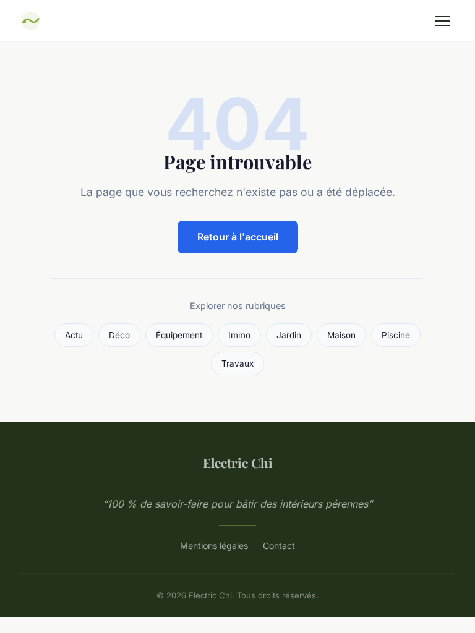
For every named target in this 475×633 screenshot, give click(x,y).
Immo (239, 335)
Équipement (179, 335)
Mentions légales (214, 545)
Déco (119, 335)
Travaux (237, 363)
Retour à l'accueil (237, 237)
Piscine (396, 335)
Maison (341, 335)
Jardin (288, 335)
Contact (279, 545)
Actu (74, 335)
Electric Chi (238, 462)
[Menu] (442, 21)
